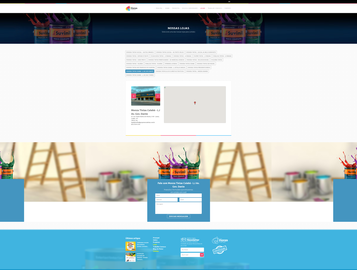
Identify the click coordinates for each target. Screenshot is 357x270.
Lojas (155, 244)
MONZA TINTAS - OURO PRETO (136, 59)
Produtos (156, 242)
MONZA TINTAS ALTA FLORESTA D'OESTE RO (170, 71)
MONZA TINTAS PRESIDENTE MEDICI (199, 67)
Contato (156, 251)
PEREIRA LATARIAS (171, 63)
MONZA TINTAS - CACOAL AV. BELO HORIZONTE (201, 52)
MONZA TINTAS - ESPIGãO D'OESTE (137, 56)
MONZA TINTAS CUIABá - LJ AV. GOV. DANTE (140, 71)
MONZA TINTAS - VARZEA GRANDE (197, 71)
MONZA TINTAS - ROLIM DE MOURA (198, 59)
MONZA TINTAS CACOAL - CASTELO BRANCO (140, 52)
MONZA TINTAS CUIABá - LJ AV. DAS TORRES (140, 75)
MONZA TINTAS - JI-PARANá (182, 56)
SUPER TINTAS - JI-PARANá (202, 56)
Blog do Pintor (158, 249)
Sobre (155, 240)
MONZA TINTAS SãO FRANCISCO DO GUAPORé (141, 67)
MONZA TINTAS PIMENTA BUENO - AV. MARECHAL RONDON (166, 59)
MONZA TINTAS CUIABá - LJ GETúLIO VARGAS (171, 67)
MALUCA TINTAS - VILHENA (154, 63)
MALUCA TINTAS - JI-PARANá (222, 56)
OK (202, 255)
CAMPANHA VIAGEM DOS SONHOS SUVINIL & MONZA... (142, 244)
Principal (156, 238)
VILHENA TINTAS (217, 59)
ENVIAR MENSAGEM (178, 216)
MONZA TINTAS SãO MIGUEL (206, 63)
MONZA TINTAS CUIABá (187, 63)
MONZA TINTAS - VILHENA (135, 63)
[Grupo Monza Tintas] (220, 241)
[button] (195, 103)
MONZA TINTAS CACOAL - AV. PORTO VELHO (170, 52)
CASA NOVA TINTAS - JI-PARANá (161, 56)
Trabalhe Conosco (159, 247)
